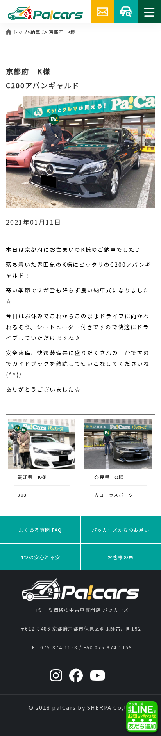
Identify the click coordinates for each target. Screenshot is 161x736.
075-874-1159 (113, 647)
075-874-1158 (59, 647)
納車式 (37, 32)
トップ (20, 32)
